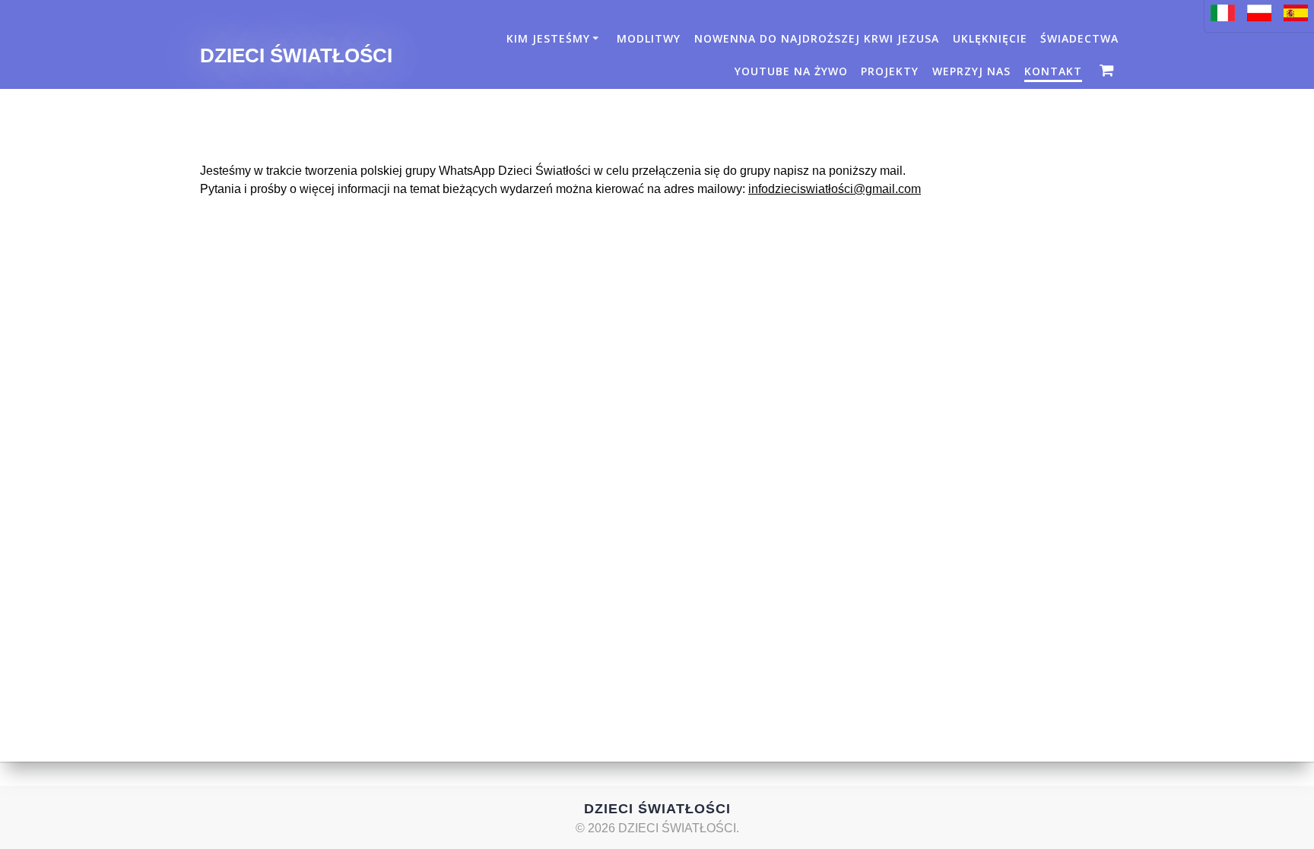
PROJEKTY (890, 71)
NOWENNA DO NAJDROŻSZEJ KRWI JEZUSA (816, 38)
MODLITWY (649, 38)
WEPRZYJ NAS (971, 71)
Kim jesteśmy (548, 38)
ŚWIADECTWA (1079, 38)
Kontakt (1053, 71)
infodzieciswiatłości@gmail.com (834, 188)
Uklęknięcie (990, 38)
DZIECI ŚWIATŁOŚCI (296, 56)
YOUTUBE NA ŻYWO (791, 71)
